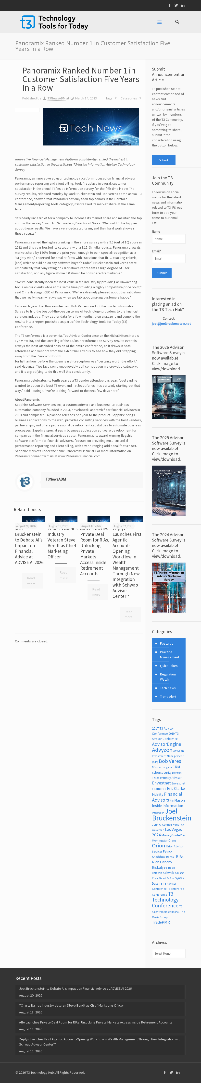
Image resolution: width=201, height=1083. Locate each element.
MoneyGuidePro (173, 835)
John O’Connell (162, 824)
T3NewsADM (56, 98)
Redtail (170, 857)
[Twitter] (176, 5)
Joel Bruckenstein (171, 814)
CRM (176, 766)
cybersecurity (161, 772)
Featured (167, 643)
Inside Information (167, 805)
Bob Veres (170, 761)
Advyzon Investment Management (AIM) (168, 756)
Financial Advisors (167, 797)
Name (156, 231)
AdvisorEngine (166, 744)
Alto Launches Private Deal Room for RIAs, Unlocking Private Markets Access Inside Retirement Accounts (95, 1022)
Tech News (168, 688)
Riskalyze (159, 867)
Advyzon (162, 749)
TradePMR (161, 922)
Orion (158, 845)
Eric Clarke (176, 788)
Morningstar (160, 840)
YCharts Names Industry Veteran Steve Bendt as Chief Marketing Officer (62, 543)
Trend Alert (168, 696)
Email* (156, 251)
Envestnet (161, 783)
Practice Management (169, 654)
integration (158, 812)
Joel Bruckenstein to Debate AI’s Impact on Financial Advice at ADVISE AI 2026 (29, 545)
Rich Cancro (162, 861)
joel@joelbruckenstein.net (171, 323)
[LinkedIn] (183, 5)
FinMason (177, 800)
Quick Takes (169, 665)
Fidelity (157, 794)
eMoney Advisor (171, 778)
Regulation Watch (168, 677)
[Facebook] (169, 5)
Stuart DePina (167, 878)
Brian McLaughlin (162, 767)
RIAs (180, 856)
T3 (160, 883)
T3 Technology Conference (165, 899)
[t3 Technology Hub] (54, 22)
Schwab (168, 872)
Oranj (172, 840)
